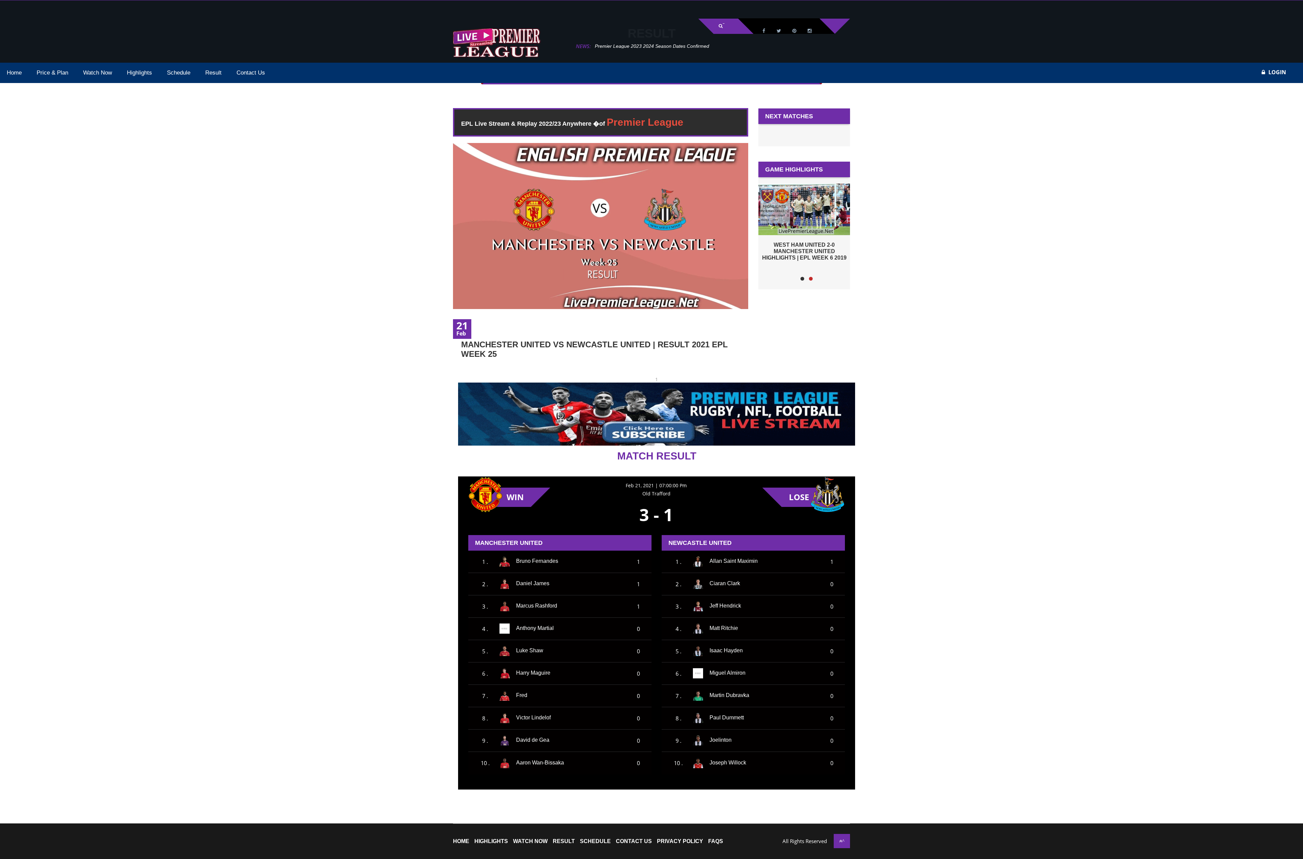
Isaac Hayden (726, 651)
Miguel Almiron (727, 673)
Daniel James (532, 584)
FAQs (715, 841)
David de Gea (532, 740)
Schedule (595, 841)
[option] (804, 222)
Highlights (491, 841)
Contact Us (634, 841)
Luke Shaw (529, 651)
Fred (521, 695)
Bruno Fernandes (537, 561)
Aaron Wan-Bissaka (540, 762)
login (1277, 72)
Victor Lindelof (533, 718)
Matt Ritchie (724, 628)
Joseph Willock (728, 762)
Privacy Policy (680, 841)
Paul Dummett (727, 718)
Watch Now (530, 841)
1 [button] (802, 279)
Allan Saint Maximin (734, 561)
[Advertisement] (85, 8)
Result (564, 841)
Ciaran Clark (725, 584)
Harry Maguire (533, 673)
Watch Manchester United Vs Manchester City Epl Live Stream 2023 (668, 46)
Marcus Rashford (536, 606)
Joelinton (721, 740)
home (461, 841)
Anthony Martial (535, 628)
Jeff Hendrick (725, 606)
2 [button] (811, 279)
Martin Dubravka (729, 695)
